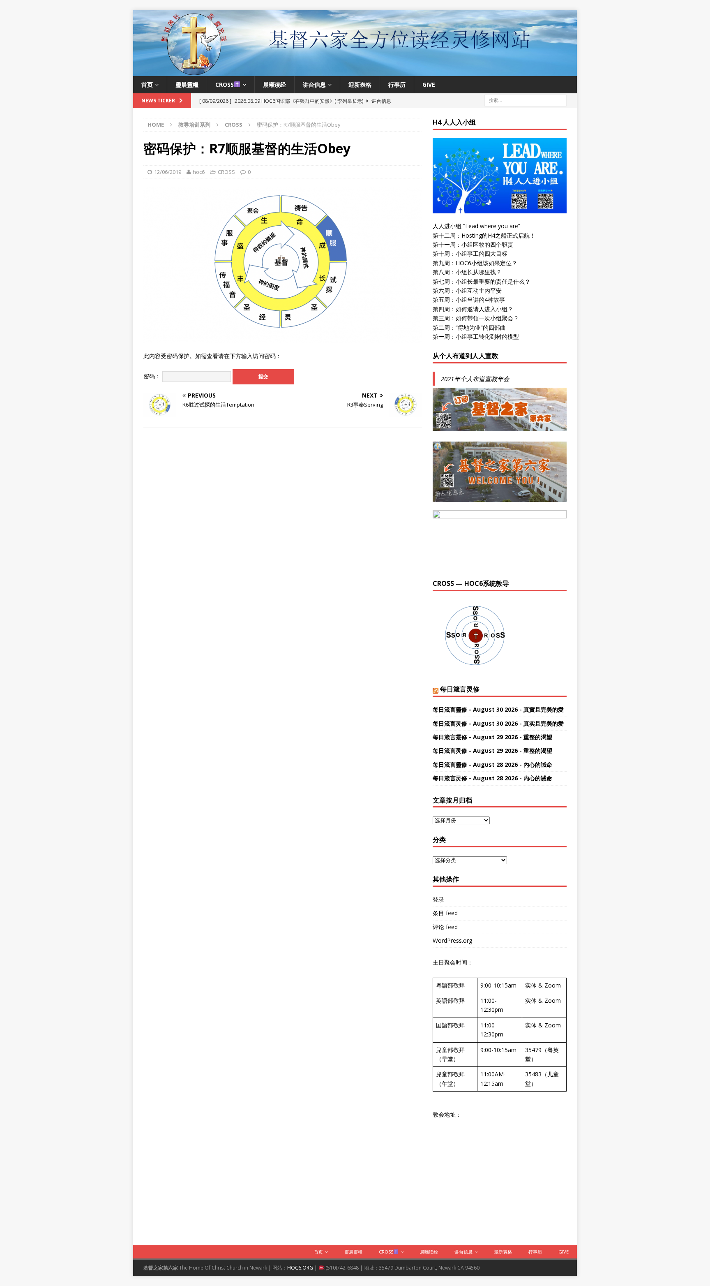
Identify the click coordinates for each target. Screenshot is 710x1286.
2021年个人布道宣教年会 (475, 379)
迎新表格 (359, 84)
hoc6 (199, 172)
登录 (438, 899)
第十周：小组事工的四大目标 (470, 253)
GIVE (428, 84)
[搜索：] (525, 100)
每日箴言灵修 (459, 689)
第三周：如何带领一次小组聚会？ (476, 318)
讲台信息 (314, 84)
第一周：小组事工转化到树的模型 (476, 336)
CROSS (224, 84)
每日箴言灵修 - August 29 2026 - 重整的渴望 (492, 750)
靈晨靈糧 (186, 84)
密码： (152, 376)
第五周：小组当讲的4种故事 (469, 299)
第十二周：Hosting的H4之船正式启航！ (484, 235)
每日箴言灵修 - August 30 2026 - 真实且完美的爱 (498, 723)
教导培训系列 (194, 124)
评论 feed (445, 927)
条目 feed (445, 913)
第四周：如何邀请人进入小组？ (473, 309)
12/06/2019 (167, 172)
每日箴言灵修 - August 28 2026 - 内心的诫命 (492, 778)
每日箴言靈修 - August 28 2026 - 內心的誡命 (492, 764)
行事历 (397, 84)
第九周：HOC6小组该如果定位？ (475, 263)
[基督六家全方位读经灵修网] (355, 71)
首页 (147, 84)
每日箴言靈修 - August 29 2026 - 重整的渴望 (492, 737)
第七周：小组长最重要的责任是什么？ (481, 281)
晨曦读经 (274, 84)
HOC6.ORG (300, 1267)
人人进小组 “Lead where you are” (476, 226)
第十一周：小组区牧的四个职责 (473, 244)
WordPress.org (452, 940)
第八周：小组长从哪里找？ (467, 272)
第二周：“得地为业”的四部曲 (469, 327)
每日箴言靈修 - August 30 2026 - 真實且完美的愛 (498, 709)
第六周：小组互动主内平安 (467, 290)
